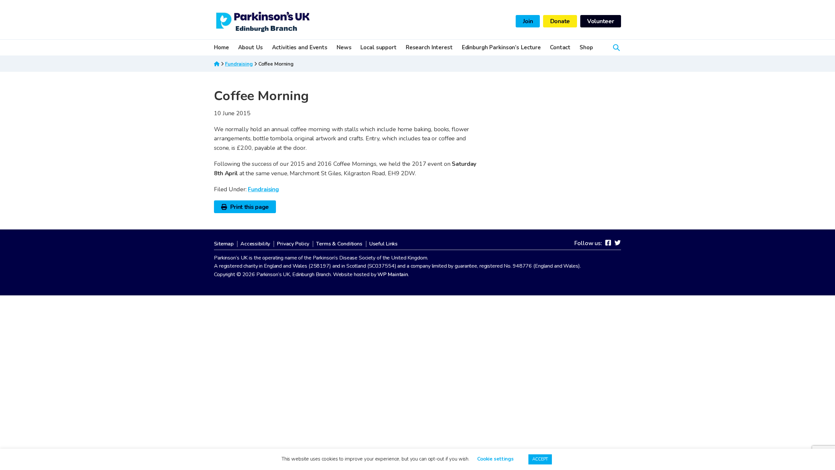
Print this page (249, 207)
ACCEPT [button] (540, 459)
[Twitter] (617, 242)
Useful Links (383, 244)
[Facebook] (608, 242)
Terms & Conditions (339, 244)
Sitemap (224, 244)
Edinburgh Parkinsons (263, 21)
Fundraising (239, 64)
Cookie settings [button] (495, 459)
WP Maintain (392, 274)
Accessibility (255, 244)
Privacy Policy (293, 244)
